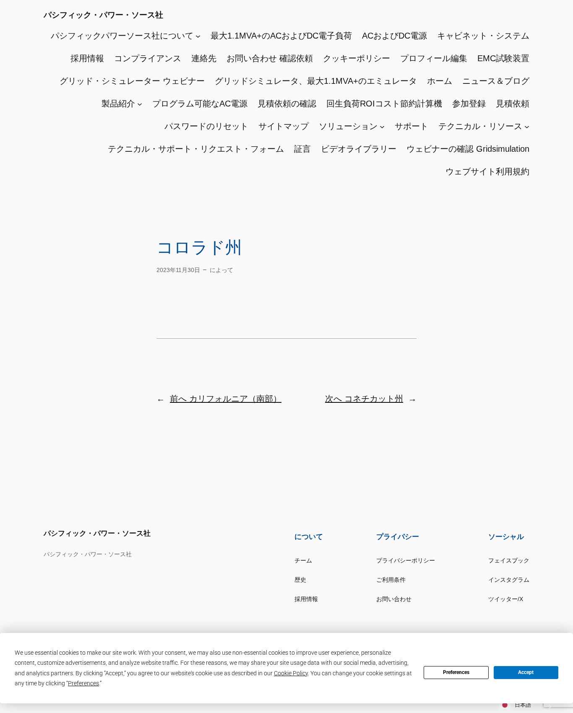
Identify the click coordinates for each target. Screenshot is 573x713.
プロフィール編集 (433, 58)
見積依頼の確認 (287, 103)
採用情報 (87, 58)
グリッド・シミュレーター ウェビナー (132, 81)
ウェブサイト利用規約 (487, 171)
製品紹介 (118, 103)
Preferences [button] (83, 683)
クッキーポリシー (356, 58)
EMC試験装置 (503, 58)
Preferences (456, 672)
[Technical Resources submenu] (526, 126)
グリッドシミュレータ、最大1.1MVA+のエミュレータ (316, 81)
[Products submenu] (139, 103)
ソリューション (348, 126)
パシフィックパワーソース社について (122, 35)
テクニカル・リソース (480, 126)
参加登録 (469, 103)
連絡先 (203, 58)
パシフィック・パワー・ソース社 (103, 14)
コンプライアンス (147, 58)
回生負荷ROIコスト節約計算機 (384, 103)
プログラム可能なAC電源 (199, 103)
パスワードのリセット (206, 126)
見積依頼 (512, 103)
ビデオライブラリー (358, 148)
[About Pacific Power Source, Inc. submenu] (198, 35)
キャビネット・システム (483, 35)
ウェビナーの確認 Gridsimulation (467, 148)
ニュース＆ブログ (495, 81)
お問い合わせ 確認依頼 (270, 58)
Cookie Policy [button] (291, 673)
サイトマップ (283, 126)
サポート (411, 126)
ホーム (439, 81)
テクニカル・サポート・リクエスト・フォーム (196, 148)
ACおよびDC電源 (394, 35)
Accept (526, 672)
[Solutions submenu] (382, 126)
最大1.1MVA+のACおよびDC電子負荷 (281, 35)
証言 (302, 148)
